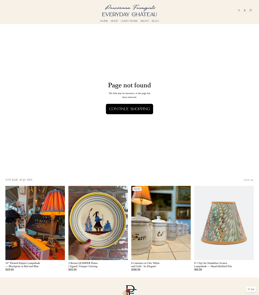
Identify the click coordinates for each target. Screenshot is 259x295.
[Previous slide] (9, 223)
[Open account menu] (245, 10)
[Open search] (239, 10)
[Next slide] (61, 223)
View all (248, 180)
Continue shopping (129, 109)
